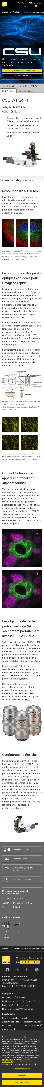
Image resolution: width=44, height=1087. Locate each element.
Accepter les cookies (22, 1082)
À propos (6, 993)
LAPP (20, 795)
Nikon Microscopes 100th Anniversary (18, 1009)
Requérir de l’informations (22, 70)
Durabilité (6, 1005)
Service (37, 1001)
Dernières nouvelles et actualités (16, 1018)
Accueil (5, 12)
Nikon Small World (31, 1025)
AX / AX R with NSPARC (13, 898)
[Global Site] (35, 6)
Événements (20, 997)
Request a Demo (22, 75)
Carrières (26, 1001)
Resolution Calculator (32, 1022)
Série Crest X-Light (11, 907)
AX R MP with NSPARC (12, 902)
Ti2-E (27, 699)
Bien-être (21, 1005)
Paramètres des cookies (22, 1069)
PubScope (6, 1025)
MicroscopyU (7, 1029)
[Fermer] (41, 1033)
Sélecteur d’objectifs (10, 1022)
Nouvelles (6, 997)
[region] (22, 1058)
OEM (17, 1025)
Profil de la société (10, 1001)
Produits (16, 12)
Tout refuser (22, 1075)
